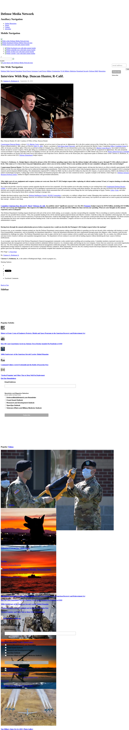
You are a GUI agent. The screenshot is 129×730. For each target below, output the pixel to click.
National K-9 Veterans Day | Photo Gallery (15, 548)
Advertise (8, 29)
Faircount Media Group (30, 677)
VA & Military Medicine (68, 71)
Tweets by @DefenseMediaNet (11, 565)
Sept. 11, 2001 (38, 146)
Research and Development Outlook (20, 403)
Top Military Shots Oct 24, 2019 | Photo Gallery (17, 729)
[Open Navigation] (1, 39)
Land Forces (42, 71)
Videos (11, 447)
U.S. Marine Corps (33, 144)
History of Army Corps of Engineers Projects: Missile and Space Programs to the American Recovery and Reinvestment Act (43, 333)
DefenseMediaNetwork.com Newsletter (21, 397)
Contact (7, 27)
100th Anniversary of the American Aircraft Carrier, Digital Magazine (25, 354)
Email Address (10, 382)
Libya (112, 190)
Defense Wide (5, 71)
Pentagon (87, 206)
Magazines (102, 71)
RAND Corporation (54, 195)
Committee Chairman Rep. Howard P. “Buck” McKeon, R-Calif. (23, 206)
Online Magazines (10, 23)
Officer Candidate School (118, 146)
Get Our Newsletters (8, 378)
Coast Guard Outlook (15, 400)
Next (13, 252)
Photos (11, 505)
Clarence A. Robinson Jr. (11, 81)
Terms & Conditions (14, 674)
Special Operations (16, 71)
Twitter (4, 561)
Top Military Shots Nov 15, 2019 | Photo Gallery (17, 686)
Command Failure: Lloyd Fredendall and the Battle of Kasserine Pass (24, 365)
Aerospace (34, 71)
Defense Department (26, 155)
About (7, 25)
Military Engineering (53, 71)
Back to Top (5, 285)
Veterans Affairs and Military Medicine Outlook (24, 408)
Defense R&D (93, 71)
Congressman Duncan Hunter (10, 144)
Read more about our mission (10, 577)
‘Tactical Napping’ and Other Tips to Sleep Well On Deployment (23, 375)
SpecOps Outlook (13, 405)
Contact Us (4, 674)
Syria (116, 190)
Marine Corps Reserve (103, 148)
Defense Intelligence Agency (38, 195)
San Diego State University (66, 146)
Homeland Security (82, 71)
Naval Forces (27, 71)
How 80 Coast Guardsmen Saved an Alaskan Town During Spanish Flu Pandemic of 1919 (31, 344)
